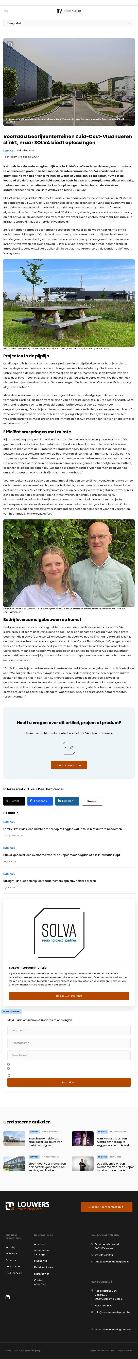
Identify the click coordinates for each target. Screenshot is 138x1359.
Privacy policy (125, 1350)
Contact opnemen (40, 1282)
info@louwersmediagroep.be (112, 1312)
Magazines (40, 1260)
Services (9, 150)
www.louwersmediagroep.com (113, 1329)
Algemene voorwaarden (102, 1350)
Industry (11, 1247)
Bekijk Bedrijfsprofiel (69, 995)
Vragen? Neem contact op (105, 1206)
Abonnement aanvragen (42, 1252)
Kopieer (92, 801)
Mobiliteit (11, 1253)
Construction (13, 1266)
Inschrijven (69, 1082)
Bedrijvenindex (43, 1267)
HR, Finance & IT (14, 1274)
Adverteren (41, 1244)
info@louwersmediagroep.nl (112, 1261)
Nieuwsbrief (41, 1273)
